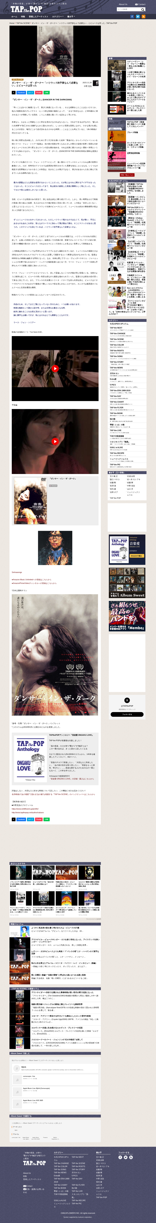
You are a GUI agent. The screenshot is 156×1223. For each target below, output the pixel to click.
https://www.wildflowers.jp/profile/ (25, 809)
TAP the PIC (121, 466)
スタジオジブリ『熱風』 (122, 443)
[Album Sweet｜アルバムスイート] (127, 583)
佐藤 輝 (130, 483)
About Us (123, 4)
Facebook (21, 92)
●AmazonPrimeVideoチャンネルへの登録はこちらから (34, 583)
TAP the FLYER (122, 409)
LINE (46, 92)
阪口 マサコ (115, 479)
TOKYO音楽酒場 (120, 437)
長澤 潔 (113, 486)
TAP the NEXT (122, 329)
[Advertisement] (55, 843)
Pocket (38, 92)
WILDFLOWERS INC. (71, 1213)
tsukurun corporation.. (85, 1217)
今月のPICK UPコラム (119, 324)
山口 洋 (130, 489)
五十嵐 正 (114, 476)
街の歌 (121, 420)
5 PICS (124, 386)
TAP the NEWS (123, 369)
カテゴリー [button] (57, 16)
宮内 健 (113, 489)
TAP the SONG (123, 357)
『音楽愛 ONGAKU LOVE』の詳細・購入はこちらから (71, 779)
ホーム (14, 16)
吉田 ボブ (114, 492)
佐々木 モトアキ (133, 479)
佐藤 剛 (113, 483)
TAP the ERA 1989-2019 (121, 391)
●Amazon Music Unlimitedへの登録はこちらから (31, 580)
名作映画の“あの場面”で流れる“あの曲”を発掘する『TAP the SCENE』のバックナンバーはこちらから (53, 794)
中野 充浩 (88, 86)
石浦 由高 (131, 476)
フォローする (127, 714)
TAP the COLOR (119, 346)
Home (11, 23)
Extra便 (121, 380)
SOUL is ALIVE (118, 448)
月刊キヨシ (120, 374)
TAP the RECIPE (118, 454)
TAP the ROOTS (120, 352)
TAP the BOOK (122, 414)
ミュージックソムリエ (122, 460)
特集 (23, 16)
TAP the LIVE (119, 431)
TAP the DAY (119, 397)
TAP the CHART (121, 403)
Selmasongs (17, 572)
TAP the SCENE (23, 23)
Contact (141, 4)
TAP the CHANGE (121, 334)
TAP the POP (115, 498)
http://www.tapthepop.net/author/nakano (28, 813)
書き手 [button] (70, 16)
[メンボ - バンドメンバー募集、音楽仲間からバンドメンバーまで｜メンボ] (127, 616)
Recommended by (91, 919)
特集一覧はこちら (127, 175)
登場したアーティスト (38, 16)
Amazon (54, 486)
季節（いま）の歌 (120, 426)
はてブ (30, 92)
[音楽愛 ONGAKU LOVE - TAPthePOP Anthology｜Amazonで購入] (127, 550)
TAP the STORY (120, 363)
